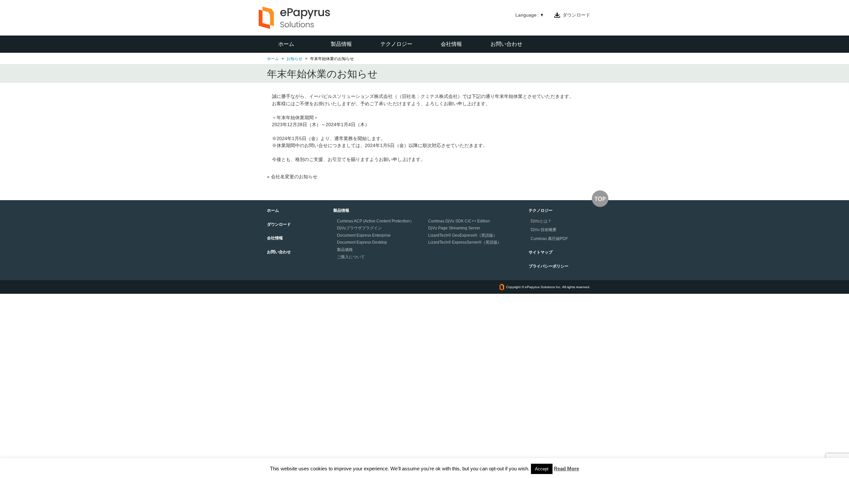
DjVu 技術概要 (543, 229)
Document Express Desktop (362, 242)
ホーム (286, 44)
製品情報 (341, 44)
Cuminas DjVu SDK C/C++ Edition (459, 221)
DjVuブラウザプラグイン (359, 228)
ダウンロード (576, 15)
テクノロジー (396, 44)
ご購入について (351, 257)
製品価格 (345, 249)
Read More (566, 468)
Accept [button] (542, 468)
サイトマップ (541, 252)
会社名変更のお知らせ (294, 176)
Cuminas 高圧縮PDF (549, 238)
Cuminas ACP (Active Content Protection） (375, 221)
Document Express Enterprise (364, 235)
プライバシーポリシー (548, 266)
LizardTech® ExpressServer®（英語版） (464, 242)
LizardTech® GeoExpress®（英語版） (462, 235)
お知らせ (294, 58)
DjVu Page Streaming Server (454, 228)
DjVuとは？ (541, 221)
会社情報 (451, 44)
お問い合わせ (506, 44)
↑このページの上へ (600, 198)
